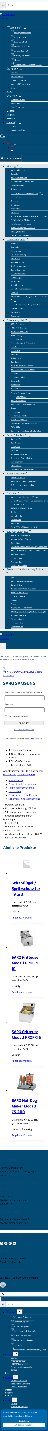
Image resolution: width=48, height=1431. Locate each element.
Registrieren (36, 738)
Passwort (10, 704)
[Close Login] (2, 1294)
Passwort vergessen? (24, 729)
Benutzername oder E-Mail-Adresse (23, 692)
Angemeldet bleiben (18, 716)
